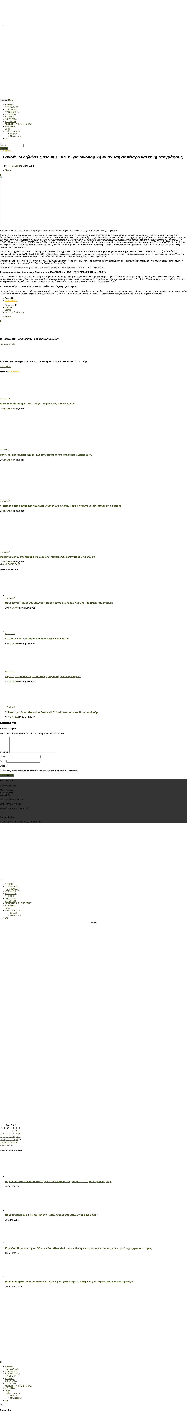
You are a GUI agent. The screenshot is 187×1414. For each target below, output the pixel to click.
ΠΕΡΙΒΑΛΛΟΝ (12, 107)
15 (13, 1136)
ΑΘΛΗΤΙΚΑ (10, 126)
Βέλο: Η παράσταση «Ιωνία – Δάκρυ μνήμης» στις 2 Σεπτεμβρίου (37, 403)
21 (10, 1139)
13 (7, 1136)
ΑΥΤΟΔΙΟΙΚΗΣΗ (12, 112)
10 (19, 1133)
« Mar (2, 1145)
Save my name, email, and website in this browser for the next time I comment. (41, 770)
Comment (4, 752)
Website (4, 766)
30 (17, 1142)
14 (10, 1136)
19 (4, 1139)
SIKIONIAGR (8, 409)
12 (4, 1136)
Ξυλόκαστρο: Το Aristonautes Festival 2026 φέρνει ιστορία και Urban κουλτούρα (52, 712)
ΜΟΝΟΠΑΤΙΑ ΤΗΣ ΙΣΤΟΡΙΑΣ (18, 124)
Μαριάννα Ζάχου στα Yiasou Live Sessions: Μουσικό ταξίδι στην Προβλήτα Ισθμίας (47, 557)
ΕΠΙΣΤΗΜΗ (10, 121)
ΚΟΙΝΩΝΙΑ (5, 399)
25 (1, 1142)
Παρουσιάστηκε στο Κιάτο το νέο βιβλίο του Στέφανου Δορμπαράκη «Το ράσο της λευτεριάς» (58, 1181)
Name (3, 756)
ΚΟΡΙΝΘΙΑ (5, 450)
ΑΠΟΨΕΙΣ (9, 117)
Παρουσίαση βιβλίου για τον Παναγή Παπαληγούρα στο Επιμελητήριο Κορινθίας (51, 1214)
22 (13, 1139)
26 (4, 1142)
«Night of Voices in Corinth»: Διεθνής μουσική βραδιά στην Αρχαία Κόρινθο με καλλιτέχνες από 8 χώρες (60, 505)
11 (1, 1136)
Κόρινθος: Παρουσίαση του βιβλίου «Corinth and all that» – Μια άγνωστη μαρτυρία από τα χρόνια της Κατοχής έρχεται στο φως (78, 1248)
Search (4, 148)
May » (9, 1145)
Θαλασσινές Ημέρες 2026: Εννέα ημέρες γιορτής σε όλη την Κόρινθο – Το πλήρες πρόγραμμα (59, 603)
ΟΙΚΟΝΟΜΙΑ (11, 119)
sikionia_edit (13, 166)
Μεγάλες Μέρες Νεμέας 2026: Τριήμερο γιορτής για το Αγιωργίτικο (43, 676)
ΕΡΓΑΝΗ (9, 307)
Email (3, 761)
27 (7, 1142)
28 (10, 1142)
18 (1, 1139)
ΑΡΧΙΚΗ (9, 104)
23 (17, 1139)
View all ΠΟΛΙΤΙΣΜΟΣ (10, 564)
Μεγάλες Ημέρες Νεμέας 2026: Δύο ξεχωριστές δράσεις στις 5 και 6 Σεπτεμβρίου (46, 454)
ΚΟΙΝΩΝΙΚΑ (10, 114)
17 (19, 1136)
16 (17, 1136)
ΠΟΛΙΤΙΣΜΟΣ (11, 109)
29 (13, 1142)
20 (7, 1139)
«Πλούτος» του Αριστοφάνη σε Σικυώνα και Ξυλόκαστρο (37, 638)
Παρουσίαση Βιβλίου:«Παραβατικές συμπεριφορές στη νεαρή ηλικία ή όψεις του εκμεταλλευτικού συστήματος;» (69, 1281)
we (6, 138)
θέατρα (8, 310)
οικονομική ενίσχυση (14, 312)
